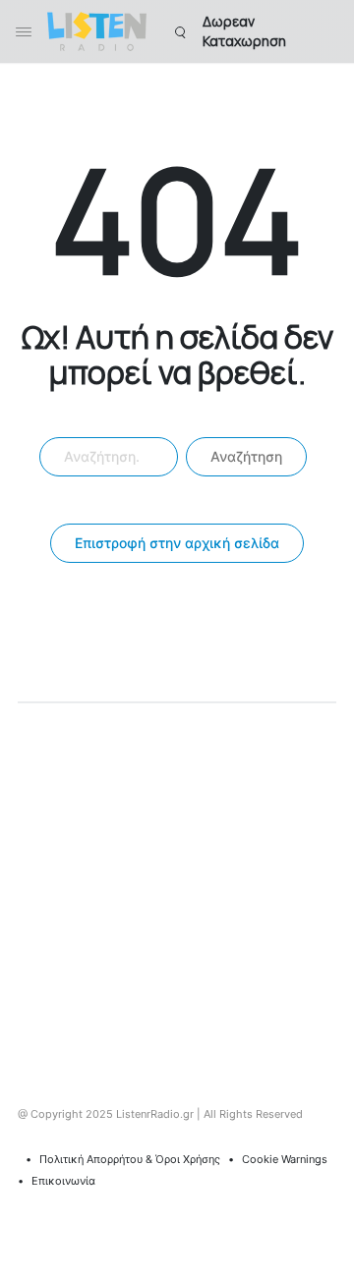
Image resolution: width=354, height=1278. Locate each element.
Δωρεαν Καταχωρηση (244, 31)
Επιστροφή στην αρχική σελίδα (177, 542)
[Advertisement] (177, 890)
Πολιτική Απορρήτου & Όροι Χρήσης (129, 1159)
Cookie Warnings (284, 1159)
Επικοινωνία (63, 1181)
